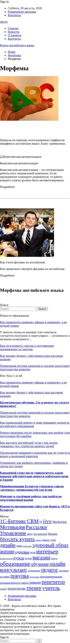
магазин (41, 557)
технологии (16, 588)
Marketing (59, 522)
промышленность (10, 582)
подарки (5, 576)
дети (53, 540)
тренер (33, 588)
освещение (34, 570)
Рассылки (36, 527)
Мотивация (12, 527)
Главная (13, 28)
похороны (34, 577)
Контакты (14, 15)
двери (38, 540)
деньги (46, 540)
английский (40, 534)
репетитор (53, 582)
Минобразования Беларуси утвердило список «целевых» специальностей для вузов (32, 488)
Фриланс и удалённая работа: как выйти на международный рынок (31, 498)
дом (19, 546)
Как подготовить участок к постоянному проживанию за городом (27, 347)
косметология (6, 558)
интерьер (47, 551)
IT (40, 521)
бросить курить (17, 539)
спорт (3, 588)
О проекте (14, 35)
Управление (13, 533)
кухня (28, 558)
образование (15, 564)
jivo (47, 521)
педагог (49, 570)
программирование (51, 576)
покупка (19, 576)
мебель (54, 558)
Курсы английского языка (17, 45)
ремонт (35, 582)
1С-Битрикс (13, 521)
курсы (18, 558)
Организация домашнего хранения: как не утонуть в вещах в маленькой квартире (35, 454)
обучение (40, 564)
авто (30, 533)
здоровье (22, 552)
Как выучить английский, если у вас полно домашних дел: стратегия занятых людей (29, 444)
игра (32, 552)
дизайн (7, 545)
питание (64, 570)
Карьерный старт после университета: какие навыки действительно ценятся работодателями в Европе (34, 476)
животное (27, 546)
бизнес (53, 534)
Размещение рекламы (22, 11)
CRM (33, 521)
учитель (51, 588)
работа (25, 582)
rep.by (4, 21)
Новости (13, 31)
